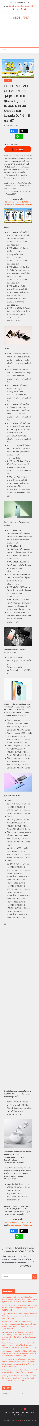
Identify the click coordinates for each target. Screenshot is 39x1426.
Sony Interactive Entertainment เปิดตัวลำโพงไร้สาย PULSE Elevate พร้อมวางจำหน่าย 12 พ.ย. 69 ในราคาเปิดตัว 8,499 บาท (19, 1316)
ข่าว (23, 1412)
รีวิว (12, 1412)
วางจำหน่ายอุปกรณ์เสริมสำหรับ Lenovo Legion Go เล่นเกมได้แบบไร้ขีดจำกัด (19, 1249)
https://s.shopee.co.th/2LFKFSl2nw (18, 202)
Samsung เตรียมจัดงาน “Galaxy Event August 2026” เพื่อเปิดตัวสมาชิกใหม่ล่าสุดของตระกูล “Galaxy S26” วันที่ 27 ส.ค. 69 (19, 1307)
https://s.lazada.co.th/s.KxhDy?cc (19, 205)
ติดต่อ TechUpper (19, 1415)
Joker (16, 125)
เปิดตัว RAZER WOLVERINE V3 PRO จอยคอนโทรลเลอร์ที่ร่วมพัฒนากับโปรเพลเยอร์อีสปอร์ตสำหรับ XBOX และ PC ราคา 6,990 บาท (16, 1261)
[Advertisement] (19, 36)
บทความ (17, 1412)
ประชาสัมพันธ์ (8, 81)
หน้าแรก (7, 1412)
